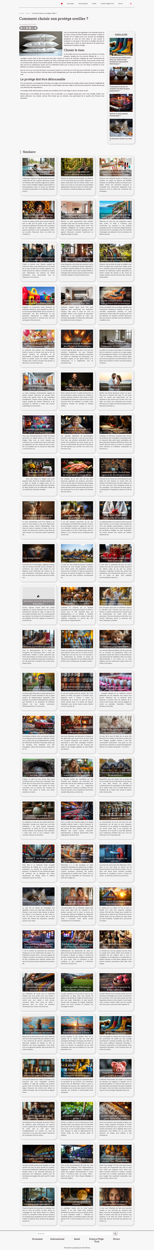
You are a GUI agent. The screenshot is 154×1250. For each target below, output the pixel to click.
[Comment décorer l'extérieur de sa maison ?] (115, 768)
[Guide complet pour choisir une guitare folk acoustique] (115, 296)
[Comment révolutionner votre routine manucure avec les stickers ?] (115, 167)
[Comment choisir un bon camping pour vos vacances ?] (38, 1197)
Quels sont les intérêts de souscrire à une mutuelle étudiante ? (77, 775)
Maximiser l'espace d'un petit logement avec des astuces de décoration (77, 303)
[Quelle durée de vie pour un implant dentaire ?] (115, 682)
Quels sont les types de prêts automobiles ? (38, 731)
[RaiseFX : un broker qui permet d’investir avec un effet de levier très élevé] (38, 853)
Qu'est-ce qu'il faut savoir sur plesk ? (77, 1160)
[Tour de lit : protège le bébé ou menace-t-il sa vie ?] (115, 725)
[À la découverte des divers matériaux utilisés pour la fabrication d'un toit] (77, 682)
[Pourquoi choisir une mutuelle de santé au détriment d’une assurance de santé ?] (115, 510)
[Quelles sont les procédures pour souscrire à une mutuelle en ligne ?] (115, 1111)
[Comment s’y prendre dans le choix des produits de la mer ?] (77, 467)
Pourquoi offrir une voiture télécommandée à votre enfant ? (115, 646)
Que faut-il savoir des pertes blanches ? (38, 602)
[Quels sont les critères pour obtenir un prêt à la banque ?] (38, 1068)
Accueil (21, 13)
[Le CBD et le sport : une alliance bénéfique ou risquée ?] (77, 381)
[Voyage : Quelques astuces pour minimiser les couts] (38, 1025)
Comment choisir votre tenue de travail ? (38, 988)
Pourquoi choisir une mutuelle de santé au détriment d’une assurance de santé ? (115, 519)
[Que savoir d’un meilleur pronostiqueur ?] (77, 510)
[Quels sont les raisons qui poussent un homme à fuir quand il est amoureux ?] (115, 596)
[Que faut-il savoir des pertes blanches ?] (38, 596)
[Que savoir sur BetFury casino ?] (77, 810)
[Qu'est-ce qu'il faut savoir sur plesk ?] (77, 1154)
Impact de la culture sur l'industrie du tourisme (77, 602)
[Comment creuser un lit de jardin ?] (77, 1111)
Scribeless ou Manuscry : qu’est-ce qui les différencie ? (115, 430)
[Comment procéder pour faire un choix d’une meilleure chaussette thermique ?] (121, 46)
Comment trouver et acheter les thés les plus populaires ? (120, 89)
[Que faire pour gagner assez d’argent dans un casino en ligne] (38, 939)
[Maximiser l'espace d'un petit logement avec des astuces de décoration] (77, 296)
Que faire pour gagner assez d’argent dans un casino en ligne (38, 947)
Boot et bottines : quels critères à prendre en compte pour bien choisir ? (38, 646)
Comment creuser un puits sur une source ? (38, 774)
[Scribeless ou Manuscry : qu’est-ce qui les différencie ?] (115, 424)
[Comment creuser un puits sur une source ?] (38, 768)
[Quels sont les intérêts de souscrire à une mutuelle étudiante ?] (77, 768)
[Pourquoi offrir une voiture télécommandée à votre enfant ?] (115, 639)
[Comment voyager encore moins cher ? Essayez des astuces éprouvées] (115, 1154)
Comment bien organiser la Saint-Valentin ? (115, 988)
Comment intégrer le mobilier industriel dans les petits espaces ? (77, 260)
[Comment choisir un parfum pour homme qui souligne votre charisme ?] (38, 253)
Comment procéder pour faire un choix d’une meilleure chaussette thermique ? (120, 61)
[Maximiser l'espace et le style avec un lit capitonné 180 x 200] (115, 339)
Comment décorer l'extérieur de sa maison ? (115, 774)
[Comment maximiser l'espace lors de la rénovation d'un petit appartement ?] (77, 210)
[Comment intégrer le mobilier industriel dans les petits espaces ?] (77, 253)
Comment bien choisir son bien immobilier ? (115, 902)
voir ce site (100, 56)
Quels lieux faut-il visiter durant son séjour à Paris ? (77, 1031)
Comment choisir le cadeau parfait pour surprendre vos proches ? (38, 217)
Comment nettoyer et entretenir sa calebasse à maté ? (38, 818)
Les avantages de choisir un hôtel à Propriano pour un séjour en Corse (115, 217)
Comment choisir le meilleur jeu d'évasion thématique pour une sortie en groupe (77, 346)
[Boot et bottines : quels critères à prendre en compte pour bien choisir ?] (38, 639)
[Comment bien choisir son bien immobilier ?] (115, 896)
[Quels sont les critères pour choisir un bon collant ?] (38, 510)
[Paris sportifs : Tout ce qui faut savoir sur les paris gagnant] (77, 982)
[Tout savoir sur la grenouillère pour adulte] (77, 896)
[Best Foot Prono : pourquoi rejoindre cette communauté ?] (77, 553)
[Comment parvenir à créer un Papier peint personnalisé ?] (38, 424)
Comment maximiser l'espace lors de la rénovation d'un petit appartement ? (77, 217)
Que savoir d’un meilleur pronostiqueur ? (77, 516)
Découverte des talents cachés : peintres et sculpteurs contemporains (38, 389)
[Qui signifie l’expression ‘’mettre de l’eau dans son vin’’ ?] (115, 939)
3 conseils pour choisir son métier (77, 645)
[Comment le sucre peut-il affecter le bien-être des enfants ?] (77, 424)
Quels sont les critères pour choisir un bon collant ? (38, 516)
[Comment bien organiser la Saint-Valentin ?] (115, 982)
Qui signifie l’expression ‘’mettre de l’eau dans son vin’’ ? (115, 947)
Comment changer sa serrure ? (115, 859)
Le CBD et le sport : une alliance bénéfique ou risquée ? (77, 389)
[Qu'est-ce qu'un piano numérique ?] (121, 103)
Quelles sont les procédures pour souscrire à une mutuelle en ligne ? (115, 1118)
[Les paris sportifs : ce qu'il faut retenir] (38, 1154)
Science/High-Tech (107, 3)
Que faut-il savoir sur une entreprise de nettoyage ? (77, 1074)
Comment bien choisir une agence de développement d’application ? (115, 475)
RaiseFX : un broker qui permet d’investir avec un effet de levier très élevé (38, 861)
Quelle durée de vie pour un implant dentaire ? (115, 688)
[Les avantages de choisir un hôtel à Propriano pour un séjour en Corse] (115, 210)
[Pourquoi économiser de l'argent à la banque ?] (115, 1068)
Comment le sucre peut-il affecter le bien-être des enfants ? (77, 432)
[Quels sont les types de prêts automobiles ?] (38, 725)
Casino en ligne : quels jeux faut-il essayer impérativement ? (115, 561)
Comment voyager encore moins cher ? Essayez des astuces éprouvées (115, 1161)
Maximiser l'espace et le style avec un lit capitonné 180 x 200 (115, 346)
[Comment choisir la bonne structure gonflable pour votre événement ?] (38, 296)
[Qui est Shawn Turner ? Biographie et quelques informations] (38, 682)
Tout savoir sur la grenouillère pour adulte (77, 902)
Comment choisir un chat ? (37, 901)
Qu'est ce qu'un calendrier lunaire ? (77, 1203)
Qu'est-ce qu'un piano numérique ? (119, 115)
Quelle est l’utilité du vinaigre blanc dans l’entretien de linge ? (38, 475)
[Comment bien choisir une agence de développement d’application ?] (115, 467)
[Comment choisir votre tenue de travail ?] (38, 982)
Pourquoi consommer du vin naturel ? (115, 816)
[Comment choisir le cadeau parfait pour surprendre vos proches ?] (38, 210)
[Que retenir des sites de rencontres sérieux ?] (115, 1197)
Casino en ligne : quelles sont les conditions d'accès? (77, 945)
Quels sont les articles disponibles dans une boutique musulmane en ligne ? (77, 862)
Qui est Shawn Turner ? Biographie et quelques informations (38, 689)
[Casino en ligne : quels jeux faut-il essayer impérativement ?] (115, 553)
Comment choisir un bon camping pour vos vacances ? (38, 1204)
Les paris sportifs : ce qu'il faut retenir (38, 1160)
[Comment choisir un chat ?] (121, 127)
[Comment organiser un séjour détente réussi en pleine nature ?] (77, 167)
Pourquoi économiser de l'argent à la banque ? (115, 1074)
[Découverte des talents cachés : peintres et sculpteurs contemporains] (38, 381)
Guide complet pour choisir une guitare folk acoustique (115, 302)
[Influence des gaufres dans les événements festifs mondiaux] (38, 339)
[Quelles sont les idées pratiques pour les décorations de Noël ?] (77, 725)
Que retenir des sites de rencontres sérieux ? (115, 1203)
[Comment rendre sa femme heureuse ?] (115, 381)
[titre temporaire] (38, 553)
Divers (120, 3)
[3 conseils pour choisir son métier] (77, 639)
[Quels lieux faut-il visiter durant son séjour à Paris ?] (77, 1025)
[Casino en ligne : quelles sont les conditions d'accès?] (77, 939)
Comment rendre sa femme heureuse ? (115, 387)
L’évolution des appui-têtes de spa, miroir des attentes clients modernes (38, 174)
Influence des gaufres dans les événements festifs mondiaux (38, 346)
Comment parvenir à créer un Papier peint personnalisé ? (38, 432)
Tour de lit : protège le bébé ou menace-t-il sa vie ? (115, 731)
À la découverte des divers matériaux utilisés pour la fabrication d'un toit (77, 689)
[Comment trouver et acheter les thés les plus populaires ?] (121, 76)
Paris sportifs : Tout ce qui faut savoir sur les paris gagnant (77, 990)
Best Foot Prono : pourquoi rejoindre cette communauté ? (77, 561)
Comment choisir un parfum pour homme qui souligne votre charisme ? (38, 260)
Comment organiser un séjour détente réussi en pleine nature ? (77, 174)
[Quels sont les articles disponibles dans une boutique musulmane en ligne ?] (77, 853)
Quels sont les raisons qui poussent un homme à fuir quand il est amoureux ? (116, 604)
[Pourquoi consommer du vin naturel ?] (115, 810)
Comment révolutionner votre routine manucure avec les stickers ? (115, 174)
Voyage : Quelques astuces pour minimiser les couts (39, 1031)
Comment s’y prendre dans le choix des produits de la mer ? (77, 475)
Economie (70, 3)
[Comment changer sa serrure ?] (115, 853)
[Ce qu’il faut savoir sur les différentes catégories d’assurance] (38, 1111)
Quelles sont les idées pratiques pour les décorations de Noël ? (77, 732)
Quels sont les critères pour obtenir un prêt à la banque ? (38, 1074)
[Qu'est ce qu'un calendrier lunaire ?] (77, 1197)
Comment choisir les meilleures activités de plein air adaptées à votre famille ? (115, 260)
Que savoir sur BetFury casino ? (77, 816)
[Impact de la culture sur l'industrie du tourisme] (77, 596)
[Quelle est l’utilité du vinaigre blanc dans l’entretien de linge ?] (38, 467)
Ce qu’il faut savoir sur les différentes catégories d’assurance (38, 1118)
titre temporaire (31, 558)
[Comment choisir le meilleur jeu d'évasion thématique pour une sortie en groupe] (77, 339)
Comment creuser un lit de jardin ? (77, 1117)
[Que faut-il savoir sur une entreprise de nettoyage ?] (77, 1068)
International (83, 3)
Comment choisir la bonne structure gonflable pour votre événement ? (38, 303)
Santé (94, 3)
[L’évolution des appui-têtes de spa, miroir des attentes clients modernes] (38, 167)
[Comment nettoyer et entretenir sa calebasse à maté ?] (38, 810)
